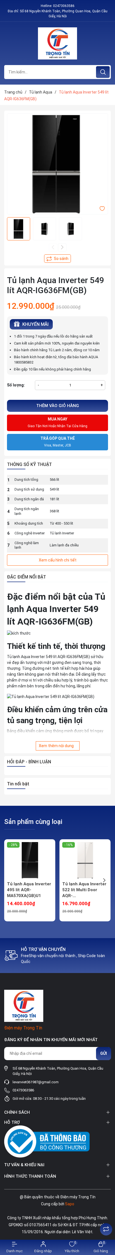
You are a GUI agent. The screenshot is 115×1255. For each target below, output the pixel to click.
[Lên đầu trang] (106, 1215)
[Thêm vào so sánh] (57, 258)
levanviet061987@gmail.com (36, 1082)
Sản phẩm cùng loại (33, 822)
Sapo (69, 1204)
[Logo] (57, 43)
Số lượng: (16, 385)
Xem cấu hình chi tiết (57, 560)
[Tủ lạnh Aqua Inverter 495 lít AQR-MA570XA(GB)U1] (29, 860)
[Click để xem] (57, 164)
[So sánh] (106, 1229)
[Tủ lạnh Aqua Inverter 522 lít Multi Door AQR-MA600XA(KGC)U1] (85, 860)
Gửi (103, 1053)
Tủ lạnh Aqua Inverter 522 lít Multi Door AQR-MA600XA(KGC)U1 (84, 890)
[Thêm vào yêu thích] (102, 208)
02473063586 (64, 6)
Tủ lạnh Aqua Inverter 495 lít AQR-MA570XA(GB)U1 (29, 889)
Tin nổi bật (18, 784)
